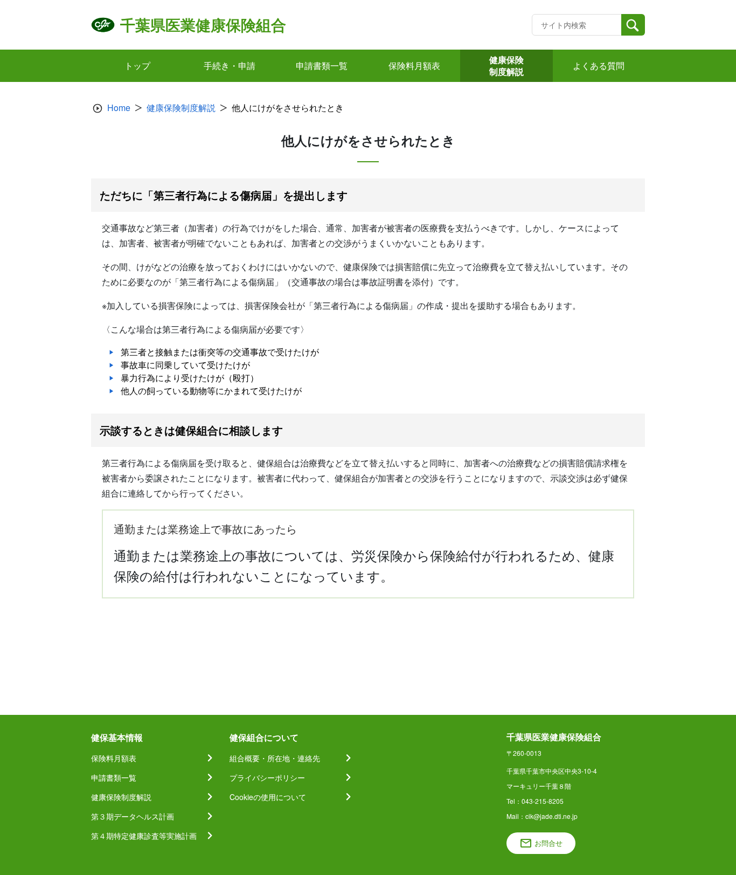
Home (118, 107)
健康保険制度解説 (181, 107)
